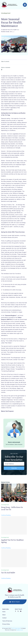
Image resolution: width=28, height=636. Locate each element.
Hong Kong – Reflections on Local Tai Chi (12, 508)
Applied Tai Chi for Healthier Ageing (12, 541)
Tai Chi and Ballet (8, 572)
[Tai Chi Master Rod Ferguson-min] (14, 590)
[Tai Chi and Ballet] (14, 558)
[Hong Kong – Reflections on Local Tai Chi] (14, 484)
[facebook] (1, 69)
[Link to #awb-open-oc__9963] (25, 5)
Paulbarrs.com (19, 629)
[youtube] (20, 611)
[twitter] (18, 611)
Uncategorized (5, 13)
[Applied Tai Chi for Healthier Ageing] (14, 525)
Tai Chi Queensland (16, 628)
